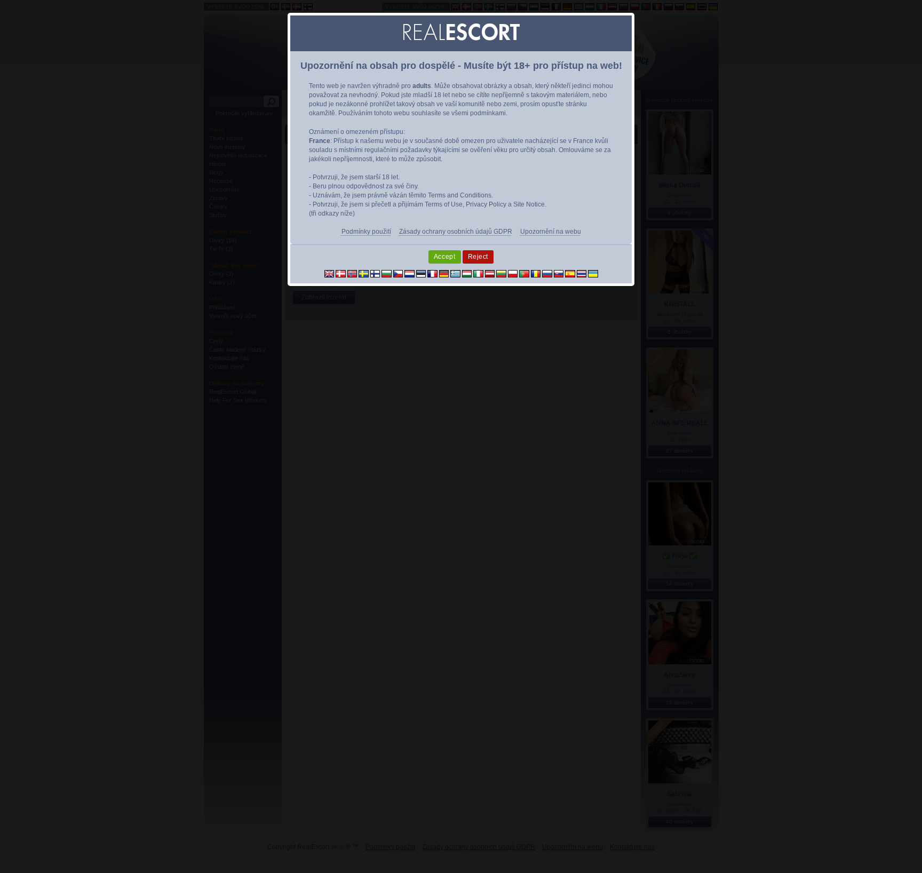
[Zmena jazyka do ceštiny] (398, 273)
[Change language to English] (329, 273)
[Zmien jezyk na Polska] (513, 273)
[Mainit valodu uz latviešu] (490, 273)
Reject (478, 256)
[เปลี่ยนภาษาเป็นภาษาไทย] (582, 273)
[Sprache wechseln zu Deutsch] (444, 273)
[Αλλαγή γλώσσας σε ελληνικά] (455, 273)
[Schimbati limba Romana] (536, 273)
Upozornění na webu (550, 231)
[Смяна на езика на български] (386, 273)
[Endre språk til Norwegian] (352, 273)
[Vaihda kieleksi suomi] (375, 273)
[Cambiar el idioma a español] (570, 273)
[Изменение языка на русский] (547, 273)
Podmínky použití (366, 231)
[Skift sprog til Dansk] (341, 273)
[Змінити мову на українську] (593, 273)
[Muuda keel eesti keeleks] (421, 273)
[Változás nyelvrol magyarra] (467, 273)
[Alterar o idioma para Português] (524, 273)
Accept (445, 256)
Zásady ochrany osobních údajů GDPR (455, 231)
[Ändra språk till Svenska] (364, 273)
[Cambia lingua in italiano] (478, 273)
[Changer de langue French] (432, 273)
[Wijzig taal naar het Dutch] (409, 273)
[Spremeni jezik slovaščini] (559, 273)
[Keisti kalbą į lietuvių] (501, 273)
